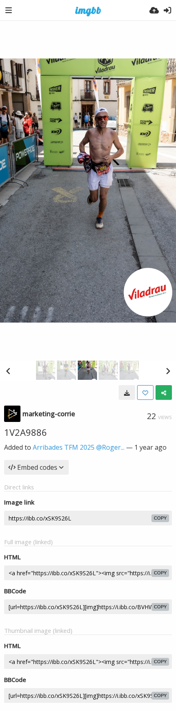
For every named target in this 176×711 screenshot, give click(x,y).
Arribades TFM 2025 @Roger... (78, 447)
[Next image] (168, 371)
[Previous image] (8, 371)
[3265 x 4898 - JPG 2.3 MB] (127, 392)
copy (160, 518)
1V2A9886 (25, 432)
